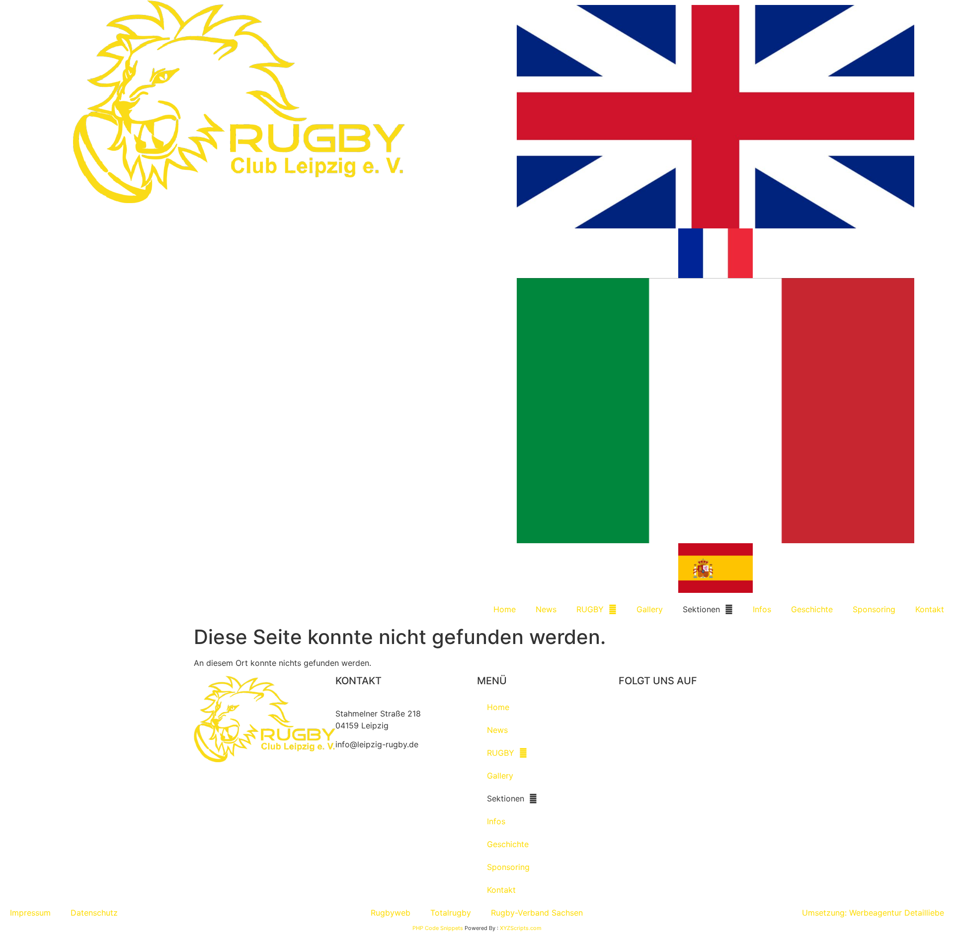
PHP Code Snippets (437, 928)
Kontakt (929, 609)
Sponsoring (874, 609)
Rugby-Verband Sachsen (537, 913)
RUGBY (590, 609)
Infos (762, 609)
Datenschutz (94, 913)
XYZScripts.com (521, 928)
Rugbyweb (390, 913)
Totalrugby (450, 913)
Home (504, 609)
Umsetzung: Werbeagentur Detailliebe (873, 913)
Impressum (30, 913)
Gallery (649, 609)
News (546, 609)
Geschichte (812, 609)
